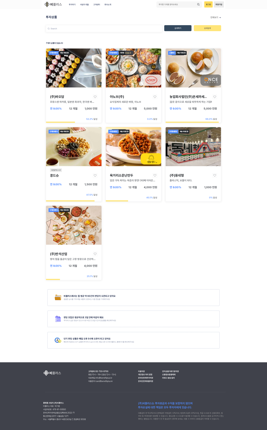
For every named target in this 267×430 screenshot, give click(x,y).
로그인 (208, 4)
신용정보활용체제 (168, 374)
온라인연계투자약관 (145, 378)
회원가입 (219, 4)
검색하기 (178, 28)
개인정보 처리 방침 (145, 374)
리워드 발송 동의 (168, 378)
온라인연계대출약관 (145, 381)
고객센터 (96, 4)
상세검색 (207, 28)
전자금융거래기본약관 (170, 371)
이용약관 (141, 371)
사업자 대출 (84, 4)
